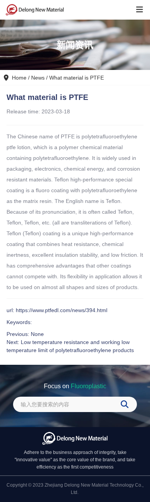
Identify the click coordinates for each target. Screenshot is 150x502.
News (38, 78)
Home (20, 78)
